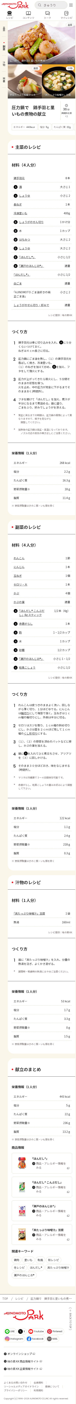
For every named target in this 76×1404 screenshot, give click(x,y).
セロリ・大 (20, 584)
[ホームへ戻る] (15, 5)
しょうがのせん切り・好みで (31, 305)
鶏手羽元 (19, 178)
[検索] (39, 5)
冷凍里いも (20, 213)
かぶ (16, 593)
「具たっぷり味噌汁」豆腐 (29, 913)
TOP (5, 1298)
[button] (51, 5)
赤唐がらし (26, 624)
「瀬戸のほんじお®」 (31, 266)
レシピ (19, 1298)
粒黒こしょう (27, 667)
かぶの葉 (19, 602)
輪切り (25, 713)
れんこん (19, 558)
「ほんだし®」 (27, 257)
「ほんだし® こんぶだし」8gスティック (31, 613)
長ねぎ (18, 204)
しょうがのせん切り (31, 222)
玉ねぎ (18, 576)
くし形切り (30, 733)
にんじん (19, 567)
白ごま (18, 283)
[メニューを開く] (70, 5)
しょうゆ (24, 196)
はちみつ (24, 239)
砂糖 (22, 650)
